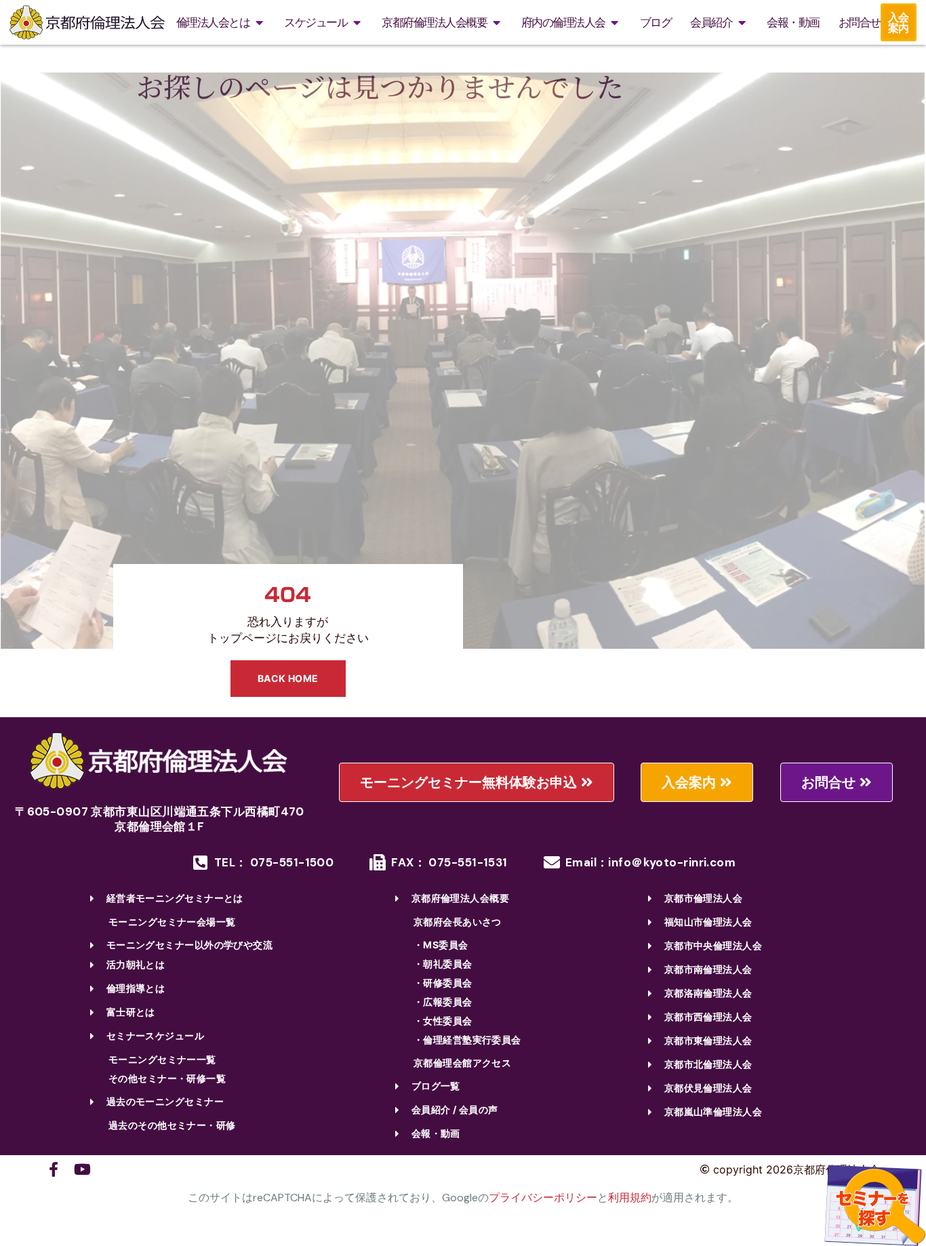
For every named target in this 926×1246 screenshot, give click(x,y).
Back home (288, 678)
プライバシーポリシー (543, 1197)
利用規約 (629, 1197)
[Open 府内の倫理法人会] (615, 22)
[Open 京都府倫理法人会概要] (496, 22)
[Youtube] (82, 1169)
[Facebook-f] (53, 1169)
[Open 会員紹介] (742, 22)
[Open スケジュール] (356, 22)
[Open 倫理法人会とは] (259, 22)
